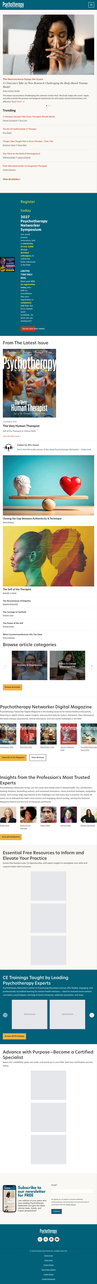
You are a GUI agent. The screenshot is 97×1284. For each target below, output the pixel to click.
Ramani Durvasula (10, 121)
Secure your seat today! (28, 329)
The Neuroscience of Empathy (17, 601)
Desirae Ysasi (8, 615)
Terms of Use (48, 1256)
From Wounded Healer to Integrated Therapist (25, 166)
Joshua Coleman (24, 158)
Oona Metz (22, 145)
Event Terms (48, 1260)
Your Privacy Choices (49, 1270)
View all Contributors (11, 837)
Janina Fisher (65, 826)
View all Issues (38, 757)
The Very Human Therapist (21, 426)
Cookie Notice (48, 1274)
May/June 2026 (26, 747)
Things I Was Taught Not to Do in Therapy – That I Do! (28, 141)
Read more (17, 102)
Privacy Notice (71, 1204)
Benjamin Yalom (9, 145)
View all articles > (11, 179)
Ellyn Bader (7, 133)
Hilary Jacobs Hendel (11, 91)
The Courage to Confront (14, 612)
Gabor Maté (45, 826)
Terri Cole (23, 121)
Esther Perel (4, 826)
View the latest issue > (12, 436)
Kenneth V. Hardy (10, 593)
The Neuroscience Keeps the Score (23, 79)
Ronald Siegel (8, 627)
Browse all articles (12, 687)
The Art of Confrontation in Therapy (19, 129)
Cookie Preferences (48, 1279)
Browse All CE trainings (14, 1036)
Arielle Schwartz (9, 170)
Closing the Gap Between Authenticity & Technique (32, 519)
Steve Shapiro (8, 522)
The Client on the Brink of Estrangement (21, 154)
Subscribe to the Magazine (13, 757)
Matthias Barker (9, 158)
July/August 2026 (6, 747)
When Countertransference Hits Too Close (22, 635)
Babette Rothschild (10, 604)
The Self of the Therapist (17, 589)
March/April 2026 (47, 747)
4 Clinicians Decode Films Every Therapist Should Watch (29, 117)
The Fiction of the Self (13, 623)
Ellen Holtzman (9, 638)
